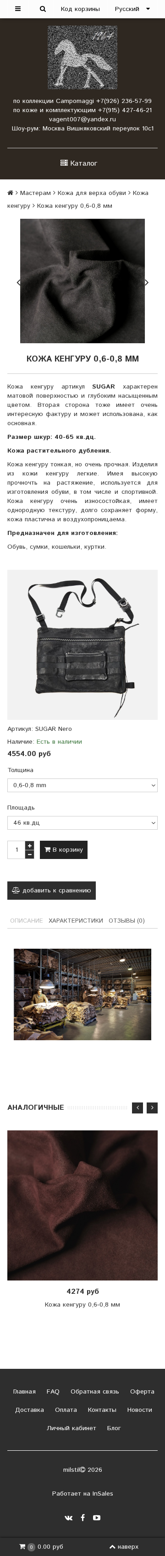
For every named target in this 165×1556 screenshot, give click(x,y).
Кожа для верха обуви (92, 193)
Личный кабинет (70, 1428)
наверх (128, 1546)
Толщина (20, 770)
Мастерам (35, 193)
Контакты (101, 1410)
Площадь (21, 807)
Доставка (28, 1410)
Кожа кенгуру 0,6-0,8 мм (82, 1304)
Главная (23, 1391)
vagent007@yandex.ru (82, 119)
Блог (113, 1428)
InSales (103, 1493)
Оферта (141, 1391)
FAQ (52, 1391)
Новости (138, 1410)
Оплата (65, 1410)
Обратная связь (93, 1391)
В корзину (66, 849)
